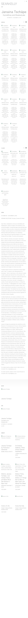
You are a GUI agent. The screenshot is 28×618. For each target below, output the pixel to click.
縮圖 (26, 147)
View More (17, 457)
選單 (2, 6)
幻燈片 (23, 147)
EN (24, 1)
